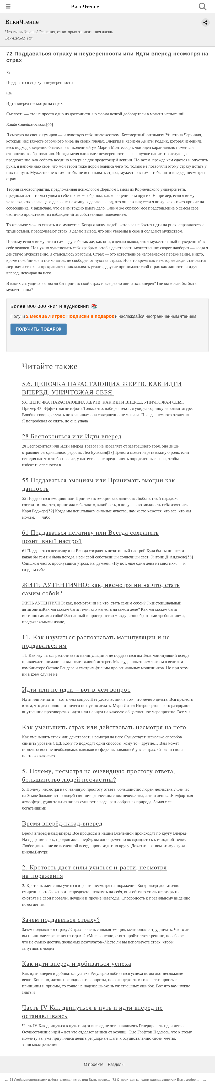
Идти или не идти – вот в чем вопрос (76, 689)
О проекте (94, 1064)
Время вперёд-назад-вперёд (62, 823)
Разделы (116, 1064)
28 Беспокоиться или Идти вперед (71, 436)
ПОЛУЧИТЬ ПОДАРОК (38, 329)
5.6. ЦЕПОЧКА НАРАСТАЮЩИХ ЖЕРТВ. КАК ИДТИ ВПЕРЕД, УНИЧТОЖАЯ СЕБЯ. (102, 388)
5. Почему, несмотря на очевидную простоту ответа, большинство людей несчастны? (98, 775)
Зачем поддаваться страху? (61, 919)
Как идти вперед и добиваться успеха (76, 963)
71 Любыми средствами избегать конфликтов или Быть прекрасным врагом (69, 1080)
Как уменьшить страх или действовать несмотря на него (104, 727)
